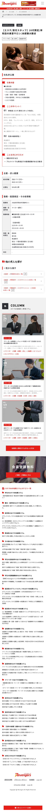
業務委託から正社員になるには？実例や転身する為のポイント (20, 670)
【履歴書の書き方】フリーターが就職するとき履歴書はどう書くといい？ (22, 684)
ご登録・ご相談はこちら (23, 475)
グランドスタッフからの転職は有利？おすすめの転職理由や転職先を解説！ (22, 517)
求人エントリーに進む (24, 808)
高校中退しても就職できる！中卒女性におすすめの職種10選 (19, 718)
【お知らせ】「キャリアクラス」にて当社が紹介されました (19, 759)
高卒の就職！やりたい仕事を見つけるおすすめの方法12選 (19, 701)
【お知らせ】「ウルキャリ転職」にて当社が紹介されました (19, 765)
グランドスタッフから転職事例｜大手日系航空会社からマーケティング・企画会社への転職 (22, 592)
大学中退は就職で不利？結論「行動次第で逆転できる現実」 (19, 549)
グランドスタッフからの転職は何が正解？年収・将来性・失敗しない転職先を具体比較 (22, 597)
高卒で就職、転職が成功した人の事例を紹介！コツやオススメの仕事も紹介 (22, 563)
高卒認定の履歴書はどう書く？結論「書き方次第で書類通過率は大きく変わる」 (22, 744)
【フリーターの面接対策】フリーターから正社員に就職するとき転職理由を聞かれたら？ (22, 692)
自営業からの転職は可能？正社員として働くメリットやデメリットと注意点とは (22, 673)
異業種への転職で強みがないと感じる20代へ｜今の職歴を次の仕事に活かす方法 (22, 553)
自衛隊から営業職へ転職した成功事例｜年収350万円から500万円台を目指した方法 (23, 642)
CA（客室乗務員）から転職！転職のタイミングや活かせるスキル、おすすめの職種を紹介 (23, 613)
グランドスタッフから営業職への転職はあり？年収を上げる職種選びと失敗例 (22, 602)
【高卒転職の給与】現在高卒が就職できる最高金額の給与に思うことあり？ (22, 497)
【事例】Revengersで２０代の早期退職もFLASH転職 (17, 578)
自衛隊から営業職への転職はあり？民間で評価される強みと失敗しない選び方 (22, 637)
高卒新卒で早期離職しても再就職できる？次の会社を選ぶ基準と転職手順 (22, 582)
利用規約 (31, 780)
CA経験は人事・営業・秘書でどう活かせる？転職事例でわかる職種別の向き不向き (23, 622)
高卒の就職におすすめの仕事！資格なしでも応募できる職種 (19, 704)
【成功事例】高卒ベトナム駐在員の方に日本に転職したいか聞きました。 (22, 507)
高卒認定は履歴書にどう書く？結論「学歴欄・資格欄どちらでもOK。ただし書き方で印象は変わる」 (23, 749)
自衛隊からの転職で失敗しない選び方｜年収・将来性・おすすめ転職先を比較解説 (22, 632)
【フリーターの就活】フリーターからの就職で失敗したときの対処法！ (22, 688)
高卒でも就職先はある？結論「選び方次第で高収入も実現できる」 (21, 567)
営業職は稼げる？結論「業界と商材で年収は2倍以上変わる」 (20, 570)
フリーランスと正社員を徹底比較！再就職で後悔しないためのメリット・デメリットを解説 (22, 652)
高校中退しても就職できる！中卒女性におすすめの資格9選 (19, 715)
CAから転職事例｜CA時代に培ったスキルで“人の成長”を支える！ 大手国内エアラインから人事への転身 (22, 617)
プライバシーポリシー (20, 780)
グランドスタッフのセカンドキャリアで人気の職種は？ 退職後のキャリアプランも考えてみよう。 (23, 527)
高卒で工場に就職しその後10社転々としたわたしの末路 (18, 536)
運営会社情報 (8, 780)
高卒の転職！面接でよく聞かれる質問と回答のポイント (18, 732)
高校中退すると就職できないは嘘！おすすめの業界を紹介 (19, 721)
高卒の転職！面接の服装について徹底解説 (14, 729)
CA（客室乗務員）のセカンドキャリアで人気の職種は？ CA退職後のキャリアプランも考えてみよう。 (22, 522)
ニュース (39, 780)
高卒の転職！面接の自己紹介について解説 (14, 735)
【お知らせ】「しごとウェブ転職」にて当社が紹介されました (19, 762)
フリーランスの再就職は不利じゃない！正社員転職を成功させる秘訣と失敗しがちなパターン (22, 657)
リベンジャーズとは (19, 785)
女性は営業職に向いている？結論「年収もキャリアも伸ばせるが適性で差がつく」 (22, 545)
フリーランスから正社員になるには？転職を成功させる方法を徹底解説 (22, 667)
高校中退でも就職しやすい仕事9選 (12, 707)
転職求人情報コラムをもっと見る (23, 448)
